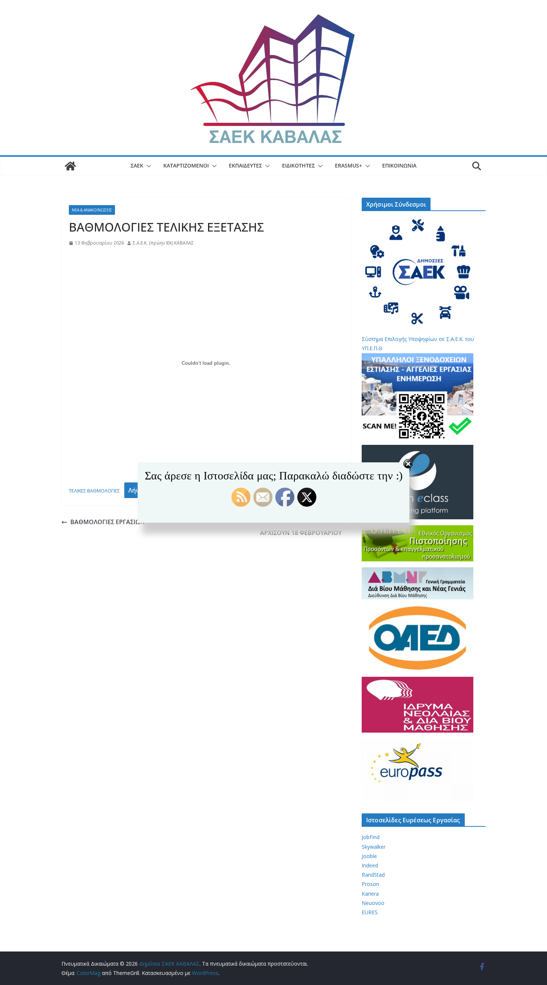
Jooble (369, 856)
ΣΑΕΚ (137, 165)
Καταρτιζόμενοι (186, 165)
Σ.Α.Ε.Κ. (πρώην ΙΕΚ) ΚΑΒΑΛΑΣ (163, 243)
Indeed (370, 865)
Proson (370, 883)
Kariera (370, 893)
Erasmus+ (348, 165)
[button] (147, 166)
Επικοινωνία (399, 165)
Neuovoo (373, 902)
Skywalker (374, 846)
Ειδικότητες (298, 165)
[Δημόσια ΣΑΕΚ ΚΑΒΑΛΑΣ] (70, 166)
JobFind (371, 837)
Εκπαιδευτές (245, 165)
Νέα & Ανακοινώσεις (92, 210)
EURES (370, 912)
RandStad (373, 874)
